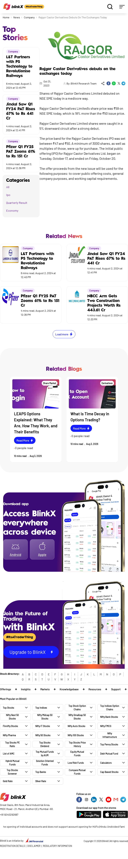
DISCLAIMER (33, 845)
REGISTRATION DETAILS (12, 845)
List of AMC (8, 753)
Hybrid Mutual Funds (12, 763)
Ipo (8, 195)
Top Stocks (8, 707)
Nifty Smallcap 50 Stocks (77, 717)
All (7, 187)
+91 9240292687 (9, 814)
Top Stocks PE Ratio (12, 744)
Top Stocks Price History (77, 744)
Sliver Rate (40, 781)
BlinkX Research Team (83, 83)
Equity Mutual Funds (77, 753)
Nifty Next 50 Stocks (12, 717)
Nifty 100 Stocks (76, 735)
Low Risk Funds (76, 762)
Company (29, 17)
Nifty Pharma (9, 735)
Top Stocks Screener (12, 772)
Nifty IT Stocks (42, 726)
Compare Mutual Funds (77, 772)
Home (6, 17)
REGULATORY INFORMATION (57, 845)
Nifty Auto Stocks (76, 726)
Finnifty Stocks (10, 726)
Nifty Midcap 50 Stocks (44, 717)
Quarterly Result (16, 202)
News (16, 17)
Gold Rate (7, 781)
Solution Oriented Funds (45, 763)
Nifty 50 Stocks (42, 735)
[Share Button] (102, 83)
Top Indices (41, 707)
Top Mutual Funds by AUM (45, 753)
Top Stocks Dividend (44, 744)
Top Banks (40, 772)
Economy (12, 210)
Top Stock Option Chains (77, 707)
